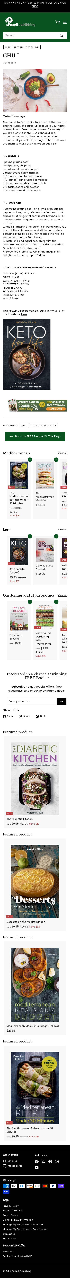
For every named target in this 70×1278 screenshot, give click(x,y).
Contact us (9, 1234)
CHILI (7, 47)
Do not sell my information (18, 1219)
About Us (8, 1251)
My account (9, 1238)
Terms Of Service (13, 1210)
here (24, 314)
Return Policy (10, 1215)
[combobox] (35, 35)
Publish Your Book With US (17, 1256)
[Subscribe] (61, 701)
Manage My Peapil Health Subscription (25, 1229)
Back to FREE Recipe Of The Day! (37, 436)
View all (62, 453)
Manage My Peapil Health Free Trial (23, 1224)
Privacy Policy (11, 1206)
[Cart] (58, 22)
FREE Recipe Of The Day (26, 47)
